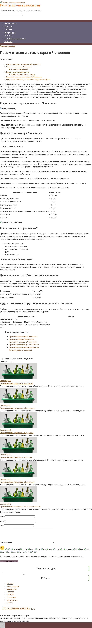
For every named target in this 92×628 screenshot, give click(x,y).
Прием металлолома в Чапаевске (23, 336)
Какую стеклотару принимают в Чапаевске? (23, 64)
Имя (2, 516)
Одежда (8, 35)
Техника (8, 29)
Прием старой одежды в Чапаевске (24, 345)
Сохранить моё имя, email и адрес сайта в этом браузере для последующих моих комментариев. (43, 556)
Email (2, 521)
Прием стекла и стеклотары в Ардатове (16, 433)
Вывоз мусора (13, 586)
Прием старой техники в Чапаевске (24, 347)
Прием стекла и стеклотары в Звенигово (17, 408)
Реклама (8, 41)
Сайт (2, 525)
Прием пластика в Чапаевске (21, 339)
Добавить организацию (15, 38)
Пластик (8, 26)
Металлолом (10, 23)
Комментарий (6, 542)
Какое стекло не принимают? (17, 72)
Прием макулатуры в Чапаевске (22, 342)
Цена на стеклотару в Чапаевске (19, 67)
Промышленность (16, 608)
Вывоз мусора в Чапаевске (20, 350)
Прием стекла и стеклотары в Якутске (16, 457)
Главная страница (7, 46)
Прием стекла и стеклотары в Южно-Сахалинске (20, 507)
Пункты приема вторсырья (20, 5)
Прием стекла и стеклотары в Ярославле (17, 482)
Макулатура (9, 32)
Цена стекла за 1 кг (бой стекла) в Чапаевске (24, 77)
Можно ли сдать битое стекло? (23, 74)
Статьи (9, 603)
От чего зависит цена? (19, 69)
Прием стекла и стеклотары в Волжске (16, 383)
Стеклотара (11, 597)
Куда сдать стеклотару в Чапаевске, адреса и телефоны (28, 79)
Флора (33, 609)
